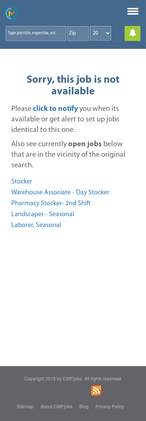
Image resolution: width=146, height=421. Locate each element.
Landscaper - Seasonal (42, 214)
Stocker (21, 182)
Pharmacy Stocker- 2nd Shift (51, 203)
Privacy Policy (109, 406)
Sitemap (25, 406)
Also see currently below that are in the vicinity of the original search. (68, 155)
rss (96, 390)
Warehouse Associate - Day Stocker (60, 192)
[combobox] (36, 33)
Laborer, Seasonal (36, 225)
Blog (84, 406)
